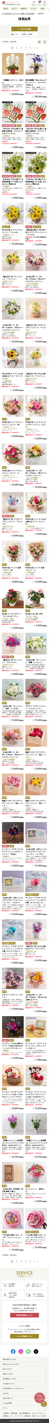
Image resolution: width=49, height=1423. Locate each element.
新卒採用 (27, 1416)
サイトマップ (19, 1416)
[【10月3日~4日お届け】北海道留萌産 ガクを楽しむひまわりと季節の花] (36, 163)
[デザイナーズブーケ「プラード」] (13, 978)
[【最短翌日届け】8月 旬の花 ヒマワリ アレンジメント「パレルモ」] (36, 213)
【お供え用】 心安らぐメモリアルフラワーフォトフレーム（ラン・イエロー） (12, 900)
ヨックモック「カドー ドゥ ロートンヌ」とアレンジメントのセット (35, 1045)
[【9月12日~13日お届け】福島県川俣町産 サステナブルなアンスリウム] (13, 112)
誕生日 (6, 8)
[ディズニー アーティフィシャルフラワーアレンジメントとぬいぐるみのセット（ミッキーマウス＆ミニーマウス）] (36, 1075)
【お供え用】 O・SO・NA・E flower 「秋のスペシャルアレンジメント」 (36, 473)
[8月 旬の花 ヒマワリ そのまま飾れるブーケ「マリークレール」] (13, 357)
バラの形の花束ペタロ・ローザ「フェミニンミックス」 (12, 1237)
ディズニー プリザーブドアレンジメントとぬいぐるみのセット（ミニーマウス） (12, 1094)
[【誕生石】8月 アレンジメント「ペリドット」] (13, 260)
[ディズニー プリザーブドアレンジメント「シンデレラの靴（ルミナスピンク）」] (36, 881)
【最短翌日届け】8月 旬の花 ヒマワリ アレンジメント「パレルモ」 (36, 232)
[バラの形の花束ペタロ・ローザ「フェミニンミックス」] (13, 1219)
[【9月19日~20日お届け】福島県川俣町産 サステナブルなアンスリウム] (36, 112)
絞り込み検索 (26, 29)
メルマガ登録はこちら (24, 1336)
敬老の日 (24, 8)
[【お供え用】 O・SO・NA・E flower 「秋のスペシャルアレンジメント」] (36, 454)
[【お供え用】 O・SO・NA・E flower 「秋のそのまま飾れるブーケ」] (36, 978)
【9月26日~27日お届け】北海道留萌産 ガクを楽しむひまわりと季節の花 (12, 181)
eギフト (14, 8)
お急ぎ (42, 8)
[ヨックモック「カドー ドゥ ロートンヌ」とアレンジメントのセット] (36, 1027)
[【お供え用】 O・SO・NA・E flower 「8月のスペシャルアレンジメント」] (13, 309)
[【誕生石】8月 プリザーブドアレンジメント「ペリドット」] (36, 309)
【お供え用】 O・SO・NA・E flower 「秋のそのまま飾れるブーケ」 (36, 997)
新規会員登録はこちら (24, 1315)
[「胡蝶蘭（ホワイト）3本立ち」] (13, 64)
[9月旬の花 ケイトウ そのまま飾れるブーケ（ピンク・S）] (36, 503)
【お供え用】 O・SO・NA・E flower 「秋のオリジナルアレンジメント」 (13, 754)
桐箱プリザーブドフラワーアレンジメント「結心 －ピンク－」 (12, 803)
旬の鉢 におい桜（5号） (34, 614)
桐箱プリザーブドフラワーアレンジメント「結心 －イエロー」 (35, 803)
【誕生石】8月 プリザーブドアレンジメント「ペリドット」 (35, 327)
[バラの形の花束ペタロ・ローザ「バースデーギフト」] (36, 1219)
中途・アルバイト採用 (39, 1416)
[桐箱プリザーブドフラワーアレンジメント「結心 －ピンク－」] (13, 784)
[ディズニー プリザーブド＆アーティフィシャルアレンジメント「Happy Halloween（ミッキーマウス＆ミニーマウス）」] (13, 833)
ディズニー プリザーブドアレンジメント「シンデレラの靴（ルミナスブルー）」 (12, 948)
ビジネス (33, 8)
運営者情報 (14, 1413)
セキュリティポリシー (39, 1413)
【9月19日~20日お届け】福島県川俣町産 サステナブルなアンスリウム (35, 131)
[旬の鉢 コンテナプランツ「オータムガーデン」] (13, 597)
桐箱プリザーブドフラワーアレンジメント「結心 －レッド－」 (35, 754)
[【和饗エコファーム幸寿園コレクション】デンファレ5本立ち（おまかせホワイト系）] (36, 1124)
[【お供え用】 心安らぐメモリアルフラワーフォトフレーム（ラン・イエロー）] (13, 881)
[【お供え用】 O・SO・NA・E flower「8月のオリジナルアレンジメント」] (36, 260)
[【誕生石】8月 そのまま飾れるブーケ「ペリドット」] (36, 357)
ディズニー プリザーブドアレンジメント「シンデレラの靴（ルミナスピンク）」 (35, 900)
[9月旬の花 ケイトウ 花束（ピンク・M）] (13, 551)
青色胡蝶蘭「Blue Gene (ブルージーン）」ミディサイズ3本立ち (36, 82)
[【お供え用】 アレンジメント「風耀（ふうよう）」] (36, 643)
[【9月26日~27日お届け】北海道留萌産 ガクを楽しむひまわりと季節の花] (13, 163)
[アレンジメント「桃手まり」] (36, 1173)
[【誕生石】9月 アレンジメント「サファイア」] (13, 643)
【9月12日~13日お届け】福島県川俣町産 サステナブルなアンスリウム (12, 131)
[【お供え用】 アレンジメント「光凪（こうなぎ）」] (13, 690)
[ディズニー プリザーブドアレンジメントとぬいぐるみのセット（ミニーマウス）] (13, 1075)
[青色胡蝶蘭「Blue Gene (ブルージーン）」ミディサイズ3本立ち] (36, 64)
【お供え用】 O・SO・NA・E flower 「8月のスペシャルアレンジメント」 (12, 327)
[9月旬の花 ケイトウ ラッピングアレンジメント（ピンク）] (36, 406)
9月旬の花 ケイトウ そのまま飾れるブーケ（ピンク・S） (35, 521)
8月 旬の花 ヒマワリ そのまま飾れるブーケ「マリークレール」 (12, 376)
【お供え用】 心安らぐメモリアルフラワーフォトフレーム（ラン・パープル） (35, 851)
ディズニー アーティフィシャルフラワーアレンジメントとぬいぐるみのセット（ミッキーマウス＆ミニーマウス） (35, 1096)
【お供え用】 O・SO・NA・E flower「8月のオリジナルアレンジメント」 (35, 279)
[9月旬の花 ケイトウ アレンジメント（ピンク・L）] (13, 454)
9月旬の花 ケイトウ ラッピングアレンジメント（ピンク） (35, 424)
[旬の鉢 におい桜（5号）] (36, 597)
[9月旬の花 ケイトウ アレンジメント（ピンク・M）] (13, 406)
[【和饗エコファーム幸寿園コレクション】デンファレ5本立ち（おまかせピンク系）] (13, 1124)
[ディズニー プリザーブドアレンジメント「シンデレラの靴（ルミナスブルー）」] (13, 930)
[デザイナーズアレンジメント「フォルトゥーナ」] (36, 690)
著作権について (8, 1416)
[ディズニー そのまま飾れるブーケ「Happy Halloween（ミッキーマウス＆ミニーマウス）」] (13, 1027)
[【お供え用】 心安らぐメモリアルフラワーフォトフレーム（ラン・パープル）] (36, 833)
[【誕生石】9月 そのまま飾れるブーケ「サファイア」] (36, 930)
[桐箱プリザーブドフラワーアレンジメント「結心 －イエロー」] (36, 784)
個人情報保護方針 (24, 1413)
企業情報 (6, 1413)
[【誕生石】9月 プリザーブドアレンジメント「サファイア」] (13, 503)
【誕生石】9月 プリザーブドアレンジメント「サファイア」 (12, 521)
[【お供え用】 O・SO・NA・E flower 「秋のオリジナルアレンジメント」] (13, 736)
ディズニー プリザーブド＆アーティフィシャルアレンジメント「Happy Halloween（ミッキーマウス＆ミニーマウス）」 (12, 854)
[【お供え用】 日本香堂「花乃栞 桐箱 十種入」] (13, 1173)
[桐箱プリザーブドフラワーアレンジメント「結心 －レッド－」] (36, 736)
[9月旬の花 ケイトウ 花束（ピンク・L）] (36, 551)
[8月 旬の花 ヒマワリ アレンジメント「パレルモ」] (13, 213)
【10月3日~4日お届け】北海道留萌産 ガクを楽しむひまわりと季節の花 (35, 181)
